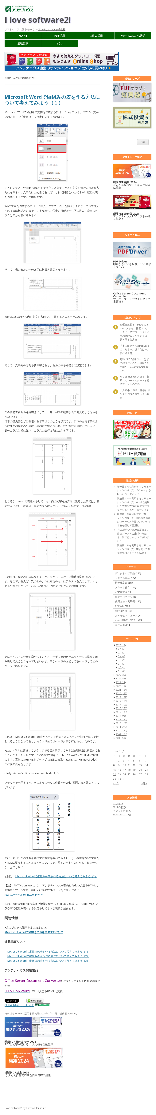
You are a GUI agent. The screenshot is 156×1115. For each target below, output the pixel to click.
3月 (121, 663)
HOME (23, 35)
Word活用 (23, 1013)
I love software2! (38, 19)
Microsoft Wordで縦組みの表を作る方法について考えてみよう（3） (48, 960)
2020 (121, 693)
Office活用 (96, 35)
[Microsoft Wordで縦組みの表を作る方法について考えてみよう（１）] (52, 152)
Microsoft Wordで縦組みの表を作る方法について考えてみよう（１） (52, 100)
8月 (121, 648)
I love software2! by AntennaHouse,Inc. (25, 1108)
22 (114, 774)
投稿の (119, 807)
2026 (121, 645)
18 (129, 769)
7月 (121, 652)
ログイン (118, 803)
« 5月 (116, 783)
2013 (121, 719)
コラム (60, 43)
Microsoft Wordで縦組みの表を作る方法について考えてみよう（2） (56, 876)
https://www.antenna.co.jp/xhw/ (24, 894)
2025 (121, 675)
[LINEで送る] (34, 1001)
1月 (121, 671)
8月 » (144, 783)
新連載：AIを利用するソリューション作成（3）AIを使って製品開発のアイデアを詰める (134, 549)
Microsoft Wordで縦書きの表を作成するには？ (34, 932)
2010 (121, 730)
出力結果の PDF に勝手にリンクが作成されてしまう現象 (135, 394)
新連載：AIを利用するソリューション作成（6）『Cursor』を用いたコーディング (134, 490)
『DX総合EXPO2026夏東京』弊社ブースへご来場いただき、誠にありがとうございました (133, 535)
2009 (121, 734)
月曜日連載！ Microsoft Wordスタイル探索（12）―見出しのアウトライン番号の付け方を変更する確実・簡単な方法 (135, 332)
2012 (121, 723)
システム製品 (122, 578)
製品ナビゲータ (123, 596)
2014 (121, 715)
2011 (121, 727)
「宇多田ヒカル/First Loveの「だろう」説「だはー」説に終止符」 (135, 349)
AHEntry (72, 1013)
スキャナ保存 (122, 587)
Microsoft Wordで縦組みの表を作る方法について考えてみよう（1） (48, 951)
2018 (121, 700)
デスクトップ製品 (125, 573)
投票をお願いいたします (19, 1005)
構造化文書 (121, 582)
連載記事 (23, 43)
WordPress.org (122, 814)
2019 (121, 697)
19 (134, 769)
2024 (121, 678)
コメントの (122, 811)
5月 (121, 660)
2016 (121, 708)
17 (124, 769)
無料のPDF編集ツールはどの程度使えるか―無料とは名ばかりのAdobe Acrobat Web (135, 365)
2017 (121, 704)
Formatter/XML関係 (133, 35)
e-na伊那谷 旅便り (126, 620)
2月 (121, 667)
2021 (121, 689)
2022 (121, 686)
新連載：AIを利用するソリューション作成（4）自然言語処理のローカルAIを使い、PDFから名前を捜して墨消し (134, 519)
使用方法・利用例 (125, 601)
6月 (121, 656)
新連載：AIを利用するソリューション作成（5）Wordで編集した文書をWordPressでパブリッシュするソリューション (134, 504)
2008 (121, 738)
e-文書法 (120, 592)
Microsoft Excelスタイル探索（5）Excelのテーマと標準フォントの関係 (135, 380)
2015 (121, 712)
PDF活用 (59, 35)
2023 (121, 682)
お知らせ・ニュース (126, 615)
